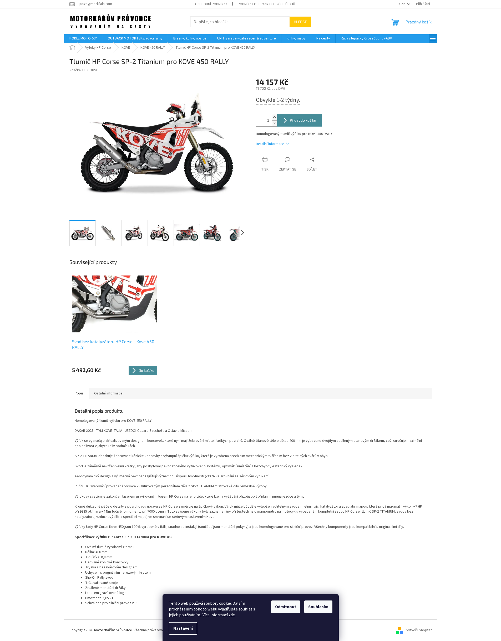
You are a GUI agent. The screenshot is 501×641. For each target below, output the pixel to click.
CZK (402, 4)
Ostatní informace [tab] (108, 393)
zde (232, 615)
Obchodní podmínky (211, 4)
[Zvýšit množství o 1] (274, 117)
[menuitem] (83, 38)
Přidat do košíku (303, 120)
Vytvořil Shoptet (419, 630)
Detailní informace (270, 144)
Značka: (83, 70)
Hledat (300, 21)
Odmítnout (285, 607)
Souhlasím (318, 607)
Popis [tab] (79, 393)
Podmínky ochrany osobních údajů (266, 4)
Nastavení (183, 628)
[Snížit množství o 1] (274, 123)
